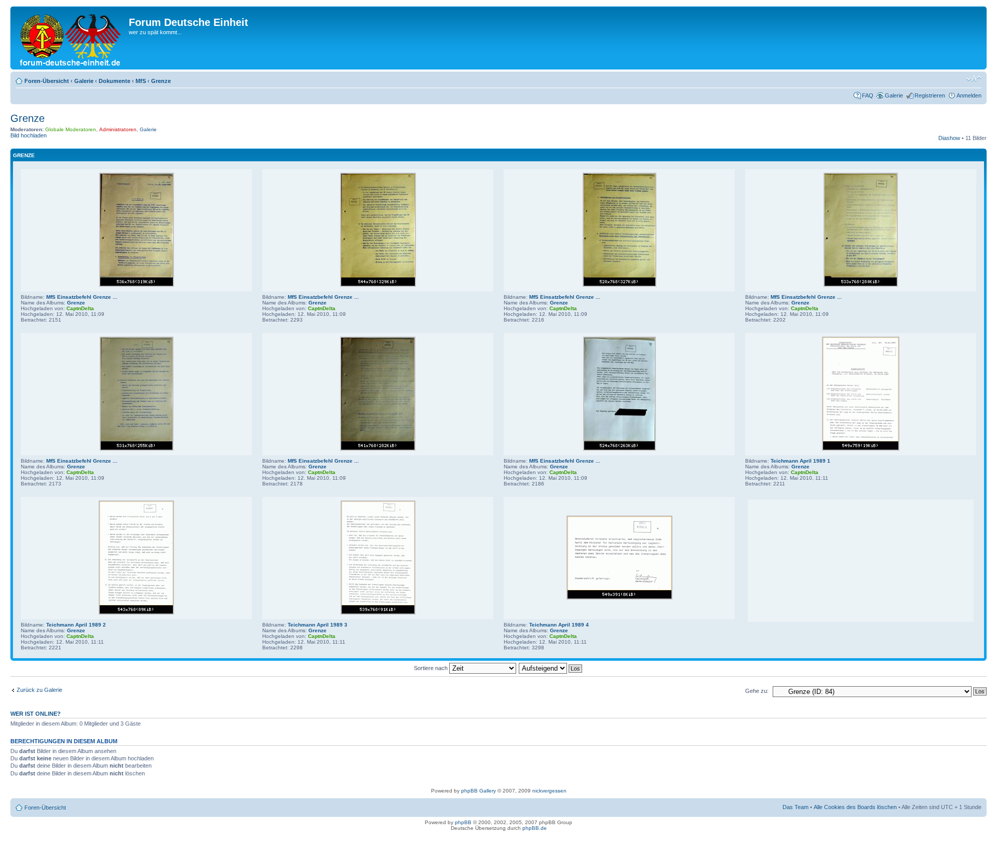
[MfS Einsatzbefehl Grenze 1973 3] (619, 285)
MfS (141, 81)
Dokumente (114, 81)
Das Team (796, 807)
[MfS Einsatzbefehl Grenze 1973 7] (619, 449)
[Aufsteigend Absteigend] (551, 668)
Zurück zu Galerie (39, 690)
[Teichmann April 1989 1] (860, 449)
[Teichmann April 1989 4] (619, 598)
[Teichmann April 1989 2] (136, 613)
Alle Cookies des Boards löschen (855, 807)
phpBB (463, 822)
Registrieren (929, 95)
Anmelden (968, 95)
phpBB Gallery (478, 791)
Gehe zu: (757, 691)
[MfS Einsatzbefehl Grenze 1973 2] (378, 285)
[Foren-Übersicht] (71, 38)
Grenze (161, 81)
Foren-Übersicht (46, 81)
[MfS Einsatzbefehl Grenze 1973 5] (136, 449)
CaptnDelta (80, 308)
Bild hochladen (28, 135)
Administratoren (118, 129)
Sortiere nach (431, 668)
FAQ (867, 95)
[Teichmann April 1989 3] (378, 613)
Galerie (83, 81)
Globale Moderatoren (70, 129)
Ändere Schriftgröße (973, 79)
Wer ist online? (35, 714)
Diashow (949, 138)
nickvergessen (549, 791)
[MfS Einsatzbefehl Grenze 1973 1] (136, 285)
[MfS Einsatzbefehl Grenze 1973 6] (377, 449)
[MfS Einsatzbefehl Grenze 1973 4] (861, 285)
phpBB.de (534, 828)
